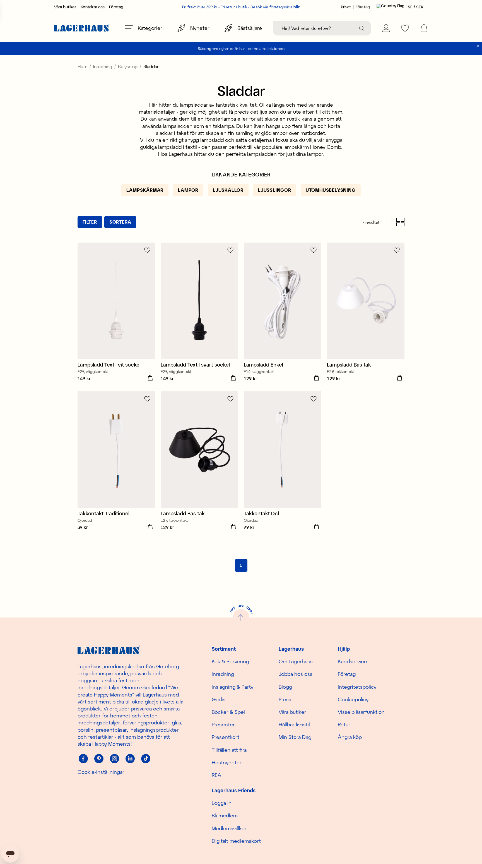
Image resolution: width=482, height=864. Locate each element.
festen (150, 715)
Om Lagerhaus (296, 661)
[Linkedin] (130, 758)
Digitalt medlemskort (236, 841)
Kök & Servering (230, 661)
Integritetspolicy (357, 687)
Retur (344, 724)
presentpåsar (111, 730)
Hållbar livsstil (294, 724)
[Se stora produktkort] (388, 222)
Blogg (285, 687)
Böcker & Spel (228, 712)
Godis (218, 699)
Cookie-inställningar (101, 772)
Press (285, 699)
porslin (85, 730)
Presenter (223, 724)
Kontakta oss (93, 7)
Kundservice (352, 661)
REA (216, 775)
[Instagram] (114, 758)
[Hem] (82, 28)
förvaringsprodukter (146, 722)
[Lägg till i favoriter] (147, 250)
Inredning (102, 66)
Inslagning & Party (232, 687)
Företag (116, 7)
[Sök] (361, 28)
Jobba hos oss (295, 674)
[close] (478, 46)
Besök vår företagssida (275, 6)
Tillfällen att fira (229, 750)
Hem (82, 66)
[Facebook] (83, 758)
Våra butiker (65, 7)
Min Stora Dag (295, 737)
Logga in (222, 803)
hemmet (120, 715)
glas (176, 722)
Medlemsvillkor (229, 828)
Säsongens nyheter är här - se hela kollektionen (241, 48)
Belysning (128, 66)
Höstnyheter (227, 762)
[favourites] (405, 28)
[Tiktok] (145, 758)
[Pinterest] (98, 758)
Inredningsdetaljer (99, 722)
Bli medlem (225, 815)
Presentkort (225, 737)
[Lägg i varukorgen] (150, 378)
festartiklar (100, 737)
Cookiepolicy (353, 699)
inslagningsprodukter (154, 730)
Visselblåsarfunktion (361, 712)
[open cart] (424, 28)
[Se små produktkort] (400, 222)
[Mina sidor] (386, 28)
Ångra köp (350, 737)
